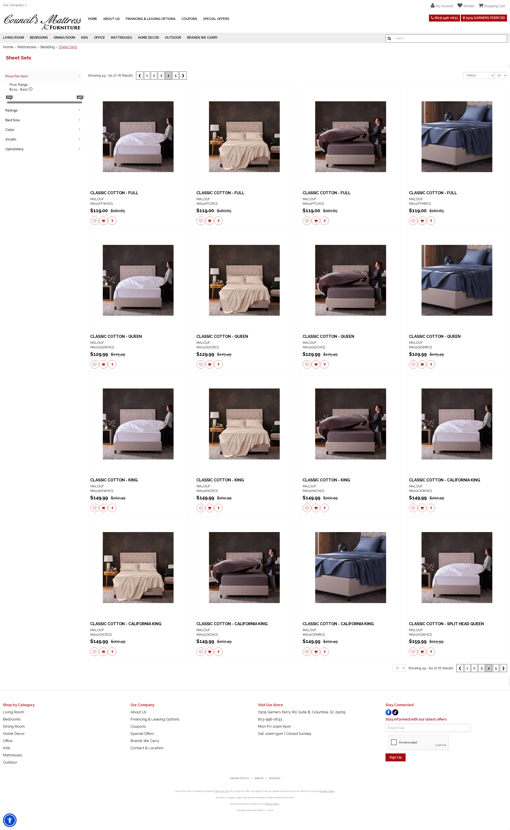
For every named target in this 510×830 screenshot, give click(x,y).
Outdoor (173, 37)
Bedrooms (39, 37)
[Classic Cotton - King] (138, 424)
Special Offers (216, 19)
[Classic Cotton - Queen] (138, 280)
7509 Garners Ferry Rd (485, 18)
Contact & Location (146, 748)
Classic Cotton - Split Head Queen (446, 624)
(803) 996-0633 (446, 18)
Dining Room (64, 37)
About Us (111, 19)
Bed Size (12, 120)
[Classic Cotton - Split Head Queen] (457, 567)
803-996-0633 (270, 719)
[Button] (389, 38)
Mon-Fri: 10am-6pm (274, 726)
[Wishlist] (95, 221)
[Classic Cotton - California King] (457, 424)
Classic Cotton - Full (114, 193)
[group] (112, 221)
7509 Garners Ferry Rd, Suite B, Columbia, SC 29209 (301, 712)
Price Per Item (16, 76)
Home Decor (148, 37)
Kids (84, 37)
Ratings (11, 110)
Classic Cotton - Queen (116, 336)
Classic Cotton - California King (444, 480)
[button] (442, 5)
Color (9, 130)
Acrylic (11, 139)
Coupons (189, 19)
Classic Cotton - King (114, 480)
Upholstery (14, 149)
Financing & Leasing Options (151, 19)
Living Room (13, 37)
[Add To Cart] (103, 221)
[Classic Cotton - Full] (138, 137)
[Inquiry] (112, 221)
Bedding (47, 47)
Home (92, 19)
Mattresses (121, 37)
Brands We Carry (202, 37)
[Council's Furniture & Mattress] (42, 22)
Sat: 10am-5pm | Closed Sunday (284, 733)
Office (99, 37)
